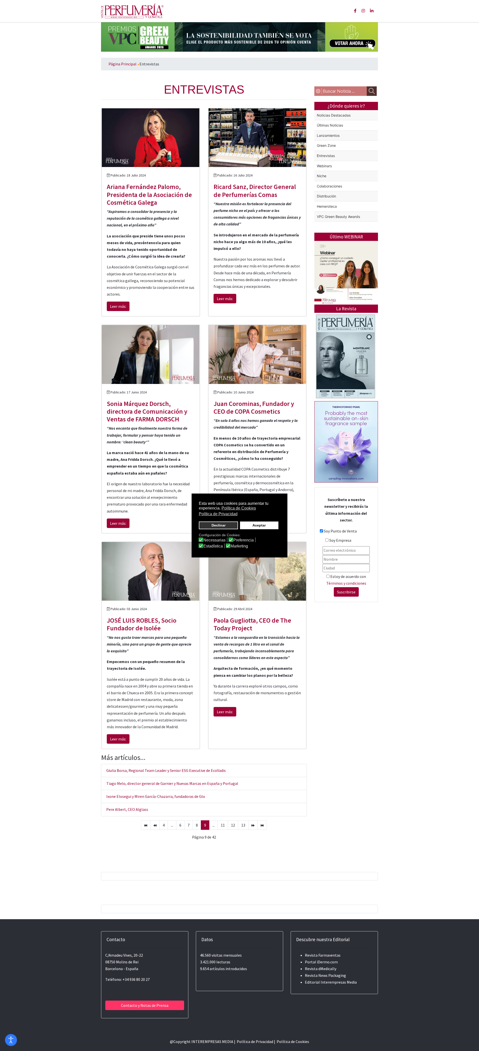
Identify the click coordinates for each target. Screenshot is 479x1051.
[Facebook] (355, 10)
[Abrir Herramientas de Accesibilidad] (11, 1040)
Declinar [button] (219, 525)
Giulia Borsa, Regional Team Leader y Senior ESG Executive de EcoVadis (166, 770)
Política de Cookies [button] (239, 508)
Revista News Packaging (325, 975)
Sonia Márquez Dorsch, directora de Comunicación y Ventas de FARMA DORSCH (147, 411)
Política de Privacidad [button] (218, 514)
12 (233, 825)
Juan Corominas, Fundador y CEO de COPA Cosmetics (254, 407)
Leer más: (118, 306)
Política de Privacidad (255, 1041)
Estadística (213, 546)
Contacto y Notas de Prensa (144, 1005)
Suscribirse (346, 591)
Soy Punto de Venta (340, 530)
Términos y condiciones (346, 583)
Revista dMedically (320, 968)
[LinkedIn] (371, 10)
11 (223, 825)
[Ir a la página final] (262, 825)
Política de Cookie (292, 1041)
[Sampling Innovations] (346, 441)
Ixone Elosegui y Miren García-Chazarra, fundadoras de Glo (155, 796)
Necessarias (214, 540)
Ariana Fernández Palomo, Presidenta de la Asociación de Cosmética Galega (149, 194)
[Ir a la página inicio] (145, 825)
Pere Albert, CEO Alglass (127, 809)
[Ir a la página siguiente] (253, 825)
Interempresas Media (339, 982)
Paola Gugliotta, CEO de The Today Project (252, 624)
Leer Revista (346, 376)
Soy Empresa (340, 540)
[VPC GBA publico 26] (239, 36)
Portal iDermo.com (321, 961)
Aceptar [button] (259, 525)
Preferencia (243, 540)
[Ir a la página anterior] (155, 825)
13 (243, 825)
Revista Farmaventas (323, 955)
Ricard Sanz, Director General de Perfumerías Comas (255, 190)
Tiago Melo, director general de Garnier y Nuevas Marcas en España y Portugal (172, 783)
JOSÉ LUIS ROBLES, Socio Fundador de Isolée (141, 624)
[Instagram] (363, 10)
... (172, 825)
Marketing (239, 546)
